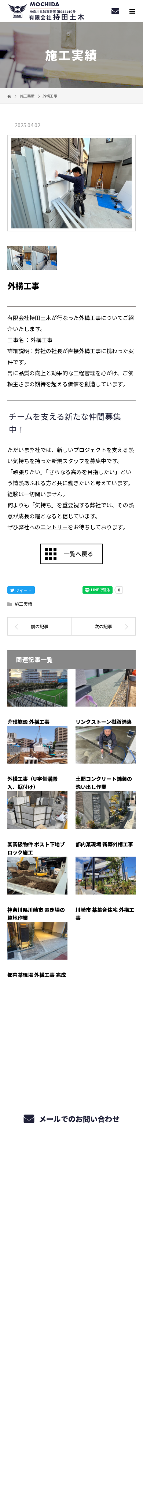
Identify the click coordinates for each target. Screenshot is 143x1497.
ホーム (71, 1164)
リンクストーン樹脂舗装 (104, 721)
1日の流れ (72, 1268)
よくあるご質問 (71, 1302)
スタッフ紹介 (71, 1285)
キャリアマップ (71, 1251)
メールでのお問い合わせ (78, 1118)
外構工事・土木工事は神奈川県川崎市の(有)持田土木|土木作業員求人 (71, 1440)
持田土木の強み (71, 1199)
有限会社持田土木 (71, 1374)
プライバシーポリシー (71, 1450)
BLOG (71, 1354)
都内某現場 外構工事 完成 (36, 974)
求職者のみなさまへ (71, 1233)
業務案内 (71, 1181)
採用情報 (71, 1320)
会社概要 (71, 1337)
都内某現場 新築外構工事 (104, 844)
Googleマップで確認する (71, 1406)
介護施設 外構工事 (28, 721)
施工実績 (23, 604)
